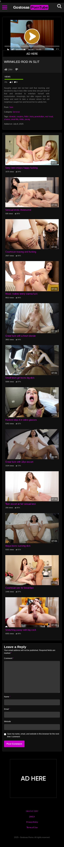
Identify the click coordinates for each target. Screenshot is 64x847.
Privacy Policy (32, 822)
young (27, 119)
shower (7, 119)
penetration (39, 116)
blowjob (12, 116)
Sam (11, 107)
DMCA (32, 817)
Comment (9, 658)
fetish (26, 116)
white (21, 119)
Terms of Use (32, 827)
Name (7, 697)
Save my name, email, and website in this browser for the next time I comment (33, 735)
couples (20, 116)
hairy (32, 116)
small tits (14, 119)
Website (7, 721)
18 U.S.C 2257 (32, 811)
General (16, 112)
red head (49, 116)
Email (7, 709)
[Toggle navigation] (4, 7)
